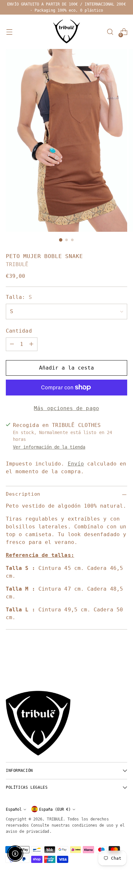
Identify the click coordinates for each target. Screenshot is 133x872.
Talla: (19, 297)
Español (14, 809)
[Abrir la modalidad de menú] (9, 32)
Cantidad (19, 331)
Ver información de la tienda (49, 447)
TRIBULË (17, 264)
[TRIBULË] (66, 31)
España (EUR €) (55, 809)
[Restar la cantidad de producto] (12, 344)
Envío (76, 464)
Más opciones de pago (66, 408)
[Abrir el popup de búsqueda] (110, 32)
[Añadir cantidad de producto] (31, 344)
